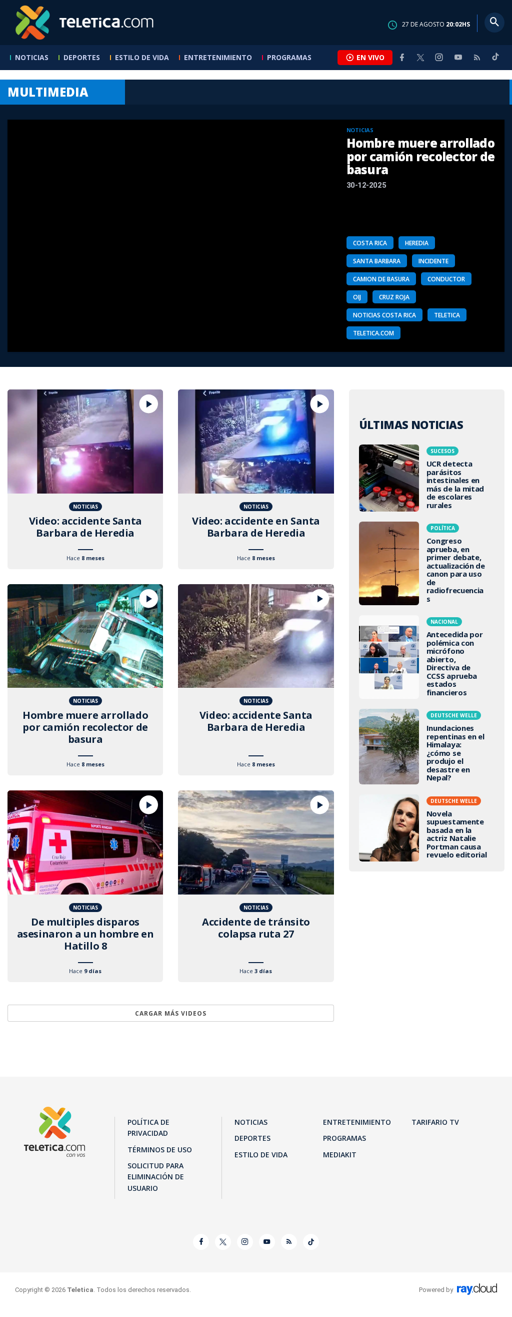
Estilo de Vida (142, 57)
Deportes (82, 57)
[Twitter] (421, 57)
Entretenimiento (218, 57)
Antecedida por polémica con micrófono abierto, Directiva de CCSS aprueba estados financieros (426, 657)
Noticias (31, 57)
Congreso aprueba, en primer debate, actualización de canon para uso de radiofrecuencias (426, 563)
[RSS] (477, 57)
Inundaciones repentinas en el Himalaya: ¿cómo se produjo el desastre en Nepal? (426, 746)
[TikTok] (495, 61)
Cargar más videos (170, 1013)
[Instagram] (439, 57)
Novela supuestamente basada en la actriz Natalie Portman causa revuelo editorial (426, 827)
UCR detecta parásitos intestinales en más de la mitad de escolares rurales (426, 478)
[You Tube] (458, 57)
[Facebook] (402, 57)
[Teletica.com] (85, 22)
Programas (289, 57)
